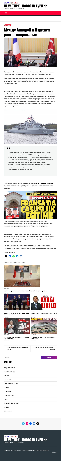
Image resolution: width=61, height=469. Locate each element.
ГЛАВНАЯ (54, 452)
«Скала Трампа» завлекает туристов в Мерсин (44, 348)
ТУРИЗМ (6, 407)
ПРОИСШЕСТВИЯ (9, 395)
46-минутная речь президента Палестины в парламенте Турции (16, 337)
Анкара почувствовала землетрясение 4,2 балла (17, 348)
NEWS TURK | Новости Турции (25, 5)
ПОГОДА (6, 387)
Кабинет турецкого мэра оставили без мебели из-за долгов (25, 291)
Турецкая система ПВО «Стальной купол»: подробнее (43, 337)
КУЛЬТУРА (7, 376)
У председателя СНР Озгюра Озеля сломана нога (44, 314)
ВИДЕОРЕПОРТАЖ (9, 368)
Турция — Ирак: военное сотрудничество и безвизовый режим (16, 314)
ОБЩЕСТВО (7, 379)
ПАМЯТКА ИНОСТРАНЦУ (11, 383)
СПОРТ (6, 399)
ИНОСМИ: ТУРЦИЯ (9, 372)
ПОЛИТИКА (7, 25)
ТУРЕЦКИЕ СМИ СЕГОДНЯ (11, 403)
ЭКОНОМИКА (8, 411)
